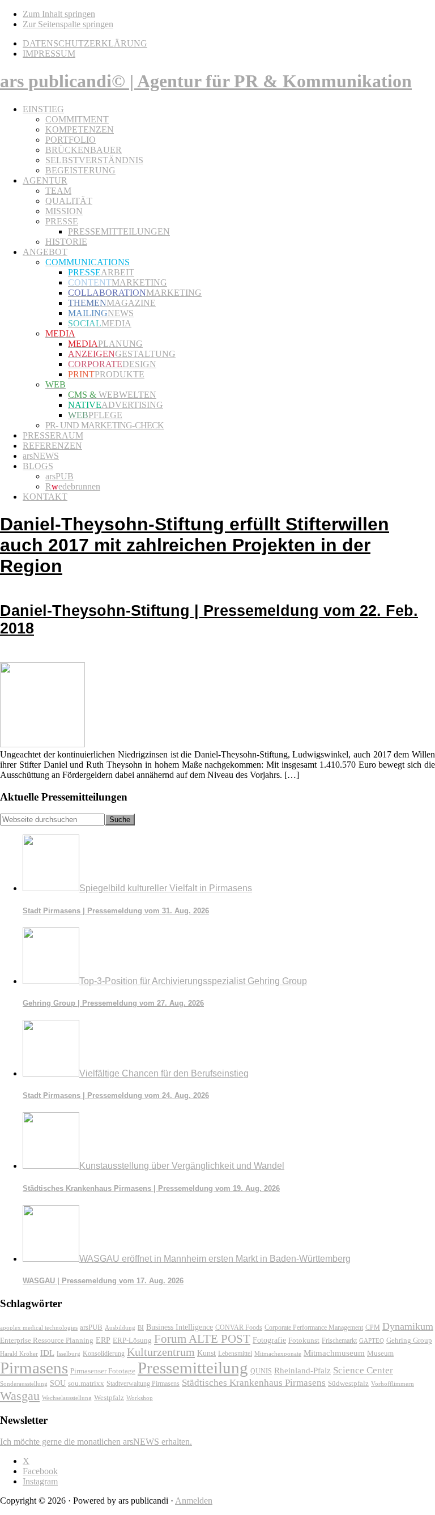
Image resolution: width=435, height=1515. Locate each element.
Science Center (363, 1370)
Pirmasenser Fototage (102, 1371)
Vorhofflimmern (392, 1383)
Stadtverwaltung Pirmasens (143, 1384)
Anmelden (193, 1500)
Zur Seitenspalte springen (68, 24)
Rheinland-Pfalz (302, 1370)
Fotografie (269, 1340)
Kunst (206, 1353)
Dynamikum (407, 1326)
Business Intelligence (179, 1326)
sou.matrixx (86, 1383)
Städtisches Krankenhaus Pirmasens (254, 1382)
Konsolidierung (104, 1353)
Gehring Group (409, 1340)
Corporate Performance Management (314, 1327)
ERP (103, 1340)
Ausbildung (120, 1327)
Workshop (139, 1398)
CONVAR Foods (238, 1327)
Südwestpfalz (348, 1384)
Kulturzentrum (161, 1352)
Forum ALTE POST (202, 1339)
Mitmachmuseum (334, 1352)
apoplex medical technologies (39, 1327)
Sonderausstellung (24, 1383)
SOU (58, 1383)
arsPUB (91, 1327)
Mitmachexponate (277, 1353)
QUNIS (261, 1371)
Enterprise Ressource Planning (46, 1340)
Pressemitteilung (193, 1368)
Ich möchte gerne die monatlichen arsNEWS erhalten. (96, 1441)
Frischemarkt (339, 1340)
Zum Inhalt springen (59, 14)
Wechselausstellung (67, 1397)
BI (141, 1327)
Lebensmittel (235, 1353)
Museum (380, 1353)
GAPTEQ (371, 1340)
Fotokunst (303, 1340)
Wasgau (20, 1396)
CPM (372, 1327)
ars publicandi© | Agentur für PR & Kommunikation (206, 81)
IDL (47, 1352)
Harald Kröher (19, 1353)
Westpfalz (109, 1398)
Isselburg (68, 1353)
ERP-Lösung (132, 1340)
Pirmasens (34, 1368)
